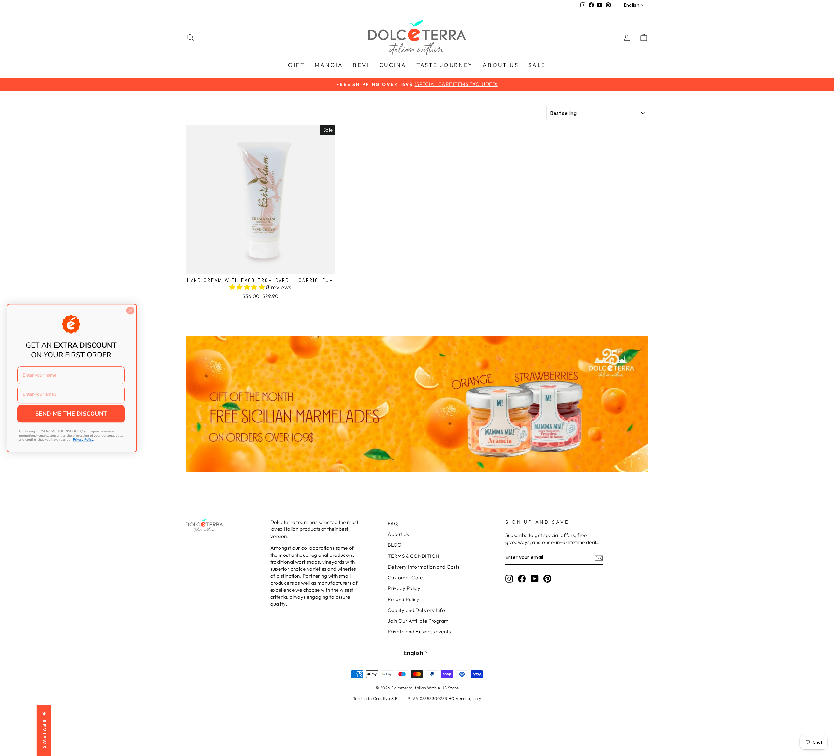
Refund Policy (404, 599)
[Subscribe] (599, 557)
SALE (537, 64)
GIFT (296, 64)
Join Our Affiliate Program (418, 621)
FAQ (393, 523)
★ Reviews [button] (44, 730)
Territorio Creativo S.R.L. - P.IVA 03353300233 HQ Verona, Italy (417, 698)
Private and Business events (419, 632)
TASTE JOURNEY (444, 64)
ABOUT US (501, 64)
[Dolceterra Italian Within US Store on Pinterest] (547, 578)
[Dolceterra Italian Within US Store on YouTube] (535, 578)
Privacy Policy (404, 588)
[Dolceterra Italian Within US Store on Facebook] (522, 578)
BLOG (395, 545)
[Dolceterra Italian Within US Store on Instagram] (509, 578)
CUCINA (392, 64)
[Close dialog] (130, 310)
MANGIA (329, 64)
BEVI (361, 64)
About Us (398, 534)
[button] (247, 287)
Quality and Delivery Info (416, 610)
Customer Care (405, 577)
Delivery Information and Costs (424, 567)
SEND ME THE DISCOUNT (71, 414)
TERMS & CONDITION (413, 556)
